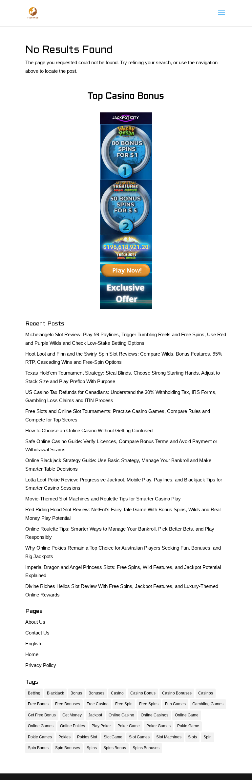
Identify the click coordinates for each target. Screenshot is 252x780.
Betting (34, 693)
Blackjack (55, 693)
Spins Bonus (114, 748)
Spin (207, 737)
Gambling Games (207, 704)
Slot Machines (168, 737)
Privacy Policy (40, 665)
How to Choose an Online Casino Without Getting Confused (89, 430)
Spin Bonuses (67, 748)
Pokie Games (40, 737)
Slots (192, 737)
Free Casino (98, 704)
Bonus (76, 693)
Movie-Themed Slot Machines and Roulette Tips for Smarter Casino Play (103, 498)
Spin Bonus (38, 748)
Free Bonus (38, 704)
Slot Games (139, 737)
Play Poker (101, 726)
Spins (92, 748)
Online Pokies (72, 726)
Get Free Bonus (42, 715)
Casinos (205, 693)
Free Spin (124, 704)
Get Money (72, 715)
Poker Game (128, 726)
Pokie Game (188, 726)
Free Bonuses (67, 704)
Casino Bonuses (177, 693)
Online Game (187, 715)
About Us (35, 622)
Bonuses (96, 693)
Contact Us (37, 632)
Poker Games (158, 726)
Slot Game (113, 737)
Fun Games (175, 704)
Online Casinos (154, 715)
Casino (117, 693)
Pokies (64, 737)
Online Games (40, 726)
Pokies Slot (87, 737)
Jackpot (95, 715)
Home (31, 654)
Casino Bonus (143, 693)
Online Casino (121, 715)
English (33, 643)
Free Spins (148, 704)
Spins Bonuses (146, 748)
